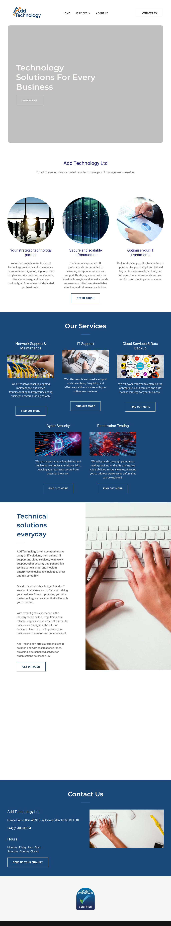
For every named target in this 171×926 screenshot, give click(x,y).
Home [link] (66, 13)
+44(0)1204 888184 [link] (19, 828)
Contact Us (149, 12)
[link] (25, 12)
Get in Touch (31, 666)
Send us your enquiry (28, 862)
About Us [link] (102, 13)
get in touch (85, 298)
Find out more (31, 411)
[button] (83, 13)
